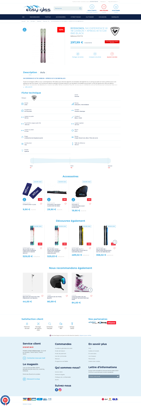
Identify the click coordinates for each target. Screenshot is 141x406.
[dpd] (105, 399)
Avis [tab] (42, 72)
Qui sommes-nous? (67, 367)
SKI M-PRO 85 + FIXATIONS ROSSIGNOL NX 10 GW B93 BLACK (103, 250)
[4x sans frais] (39, 399)
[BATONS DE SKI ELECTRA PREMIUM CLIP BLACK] (33, 283)
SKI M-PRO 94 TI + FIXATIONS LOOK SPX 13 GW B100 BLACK (79, 250)
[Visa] (25, 399)
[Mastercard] (29, 399)
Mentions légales (60, 374)
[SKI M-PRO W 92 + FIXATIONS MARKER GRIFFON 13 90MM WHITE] (32, 235)
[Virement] (50, 399)
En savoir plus (97, 344)
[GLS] (115, 399)
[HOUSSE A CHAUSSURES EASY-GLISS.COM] (81, 191)
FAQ (89, 348)
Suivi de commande (60, 356)
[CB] (34, 399)
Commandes (63, 344)
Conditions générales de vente (63, 348)
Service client (58, 372)
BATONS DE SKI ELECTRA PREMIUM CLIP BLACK (31, 297)
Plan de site (91, 358)
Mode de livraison (60, 351)
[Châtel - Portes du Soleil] (93, 322)
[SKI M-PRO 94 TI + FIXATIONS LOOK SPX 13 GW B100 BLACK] (81, 235)
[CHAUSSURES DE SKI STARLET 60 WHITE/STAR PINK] (81, 283)
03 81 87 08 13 (94, 1)
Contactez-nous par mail (36, 358)
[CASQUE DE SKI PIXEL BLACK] (57, 283)
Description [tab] (30, 72)
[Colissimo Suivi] (110, 399)
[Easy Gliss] (37, 8)
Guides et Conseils (93, 351)
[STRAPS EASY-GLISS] (32, 191)
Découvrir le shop (33, 379)
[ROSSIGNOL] (114, 31)
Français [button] (102, 1)
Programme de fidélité (61, 361)
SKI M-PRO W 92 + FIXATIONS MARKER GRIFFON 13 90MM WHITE (29, 250)
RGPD (57, 379)
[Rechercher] (80, 8)
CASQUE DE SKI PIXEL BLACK (54, 297)
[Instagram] (60, 390)
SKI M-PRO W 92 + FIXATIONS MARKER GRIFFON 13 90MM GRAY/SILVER (53, 250)
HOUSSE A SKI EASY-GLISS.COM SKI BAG (54, 205)
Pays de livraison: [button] (112, 1)
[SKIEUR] (102, 322)
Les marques (92, 356)
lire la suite (28, 87)
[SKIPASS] (111, 322)
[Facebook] (56, 390)
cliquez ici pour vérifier (85, 335)
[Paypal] (45, 399)
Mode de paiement (60, 353)
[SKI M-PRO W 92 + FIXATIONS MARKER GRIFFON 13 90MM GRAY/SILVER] (57, 235)
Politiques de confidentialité (63, 377)
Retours (57, 358)
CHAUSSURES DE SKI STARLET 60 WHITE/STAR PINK (80, 297)
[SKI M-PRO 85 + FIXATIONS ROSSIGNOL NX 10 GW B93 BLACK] (106, 235)
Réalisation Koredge (27, 404)
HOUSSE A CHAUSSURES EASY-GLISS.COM (78, 205)
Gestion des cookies (94, 361)
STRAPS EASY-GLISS (29, 204)
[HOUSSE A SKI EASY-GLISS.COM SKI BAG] (57, 191)
